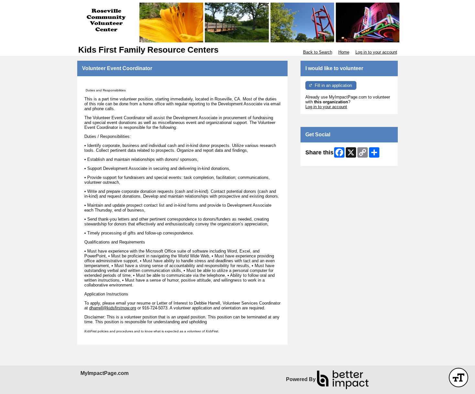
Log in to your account (376, 52)
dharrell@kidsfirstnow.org (112, 308)
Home (343, 52)
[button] (458, 377)
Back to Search (317, 52)
